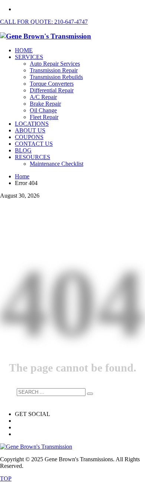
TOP (6, 478)
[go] (90, 394)
